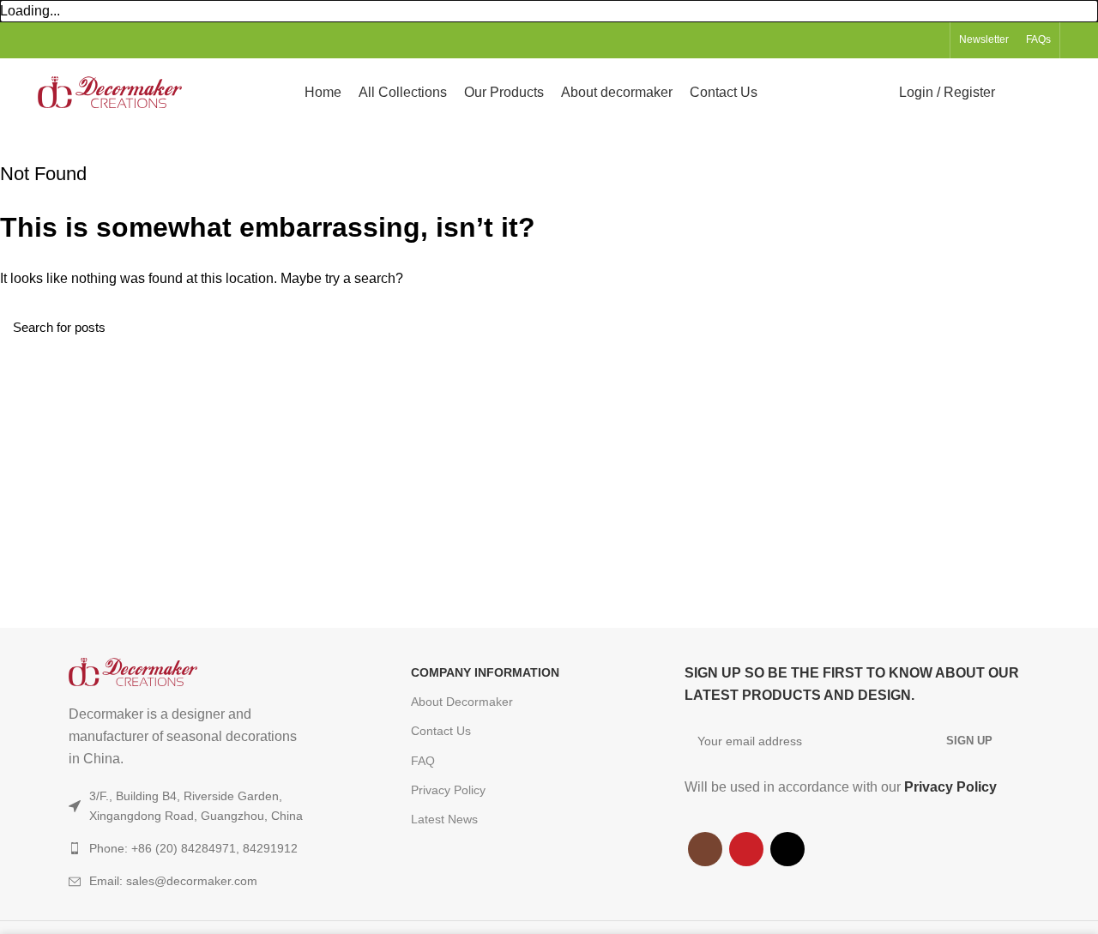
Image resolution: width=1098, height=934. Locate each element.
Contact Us (441, 731)
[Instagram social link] (892, 40)
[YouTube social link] (911, 40)
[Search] (1019, 92)
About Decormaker (462, 701)
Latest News (444, 819)
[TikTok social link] (931, 40)
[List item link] (205, 880)
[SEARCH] (1074, 326)
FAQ (423, 761)
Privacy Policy (448, 790)
